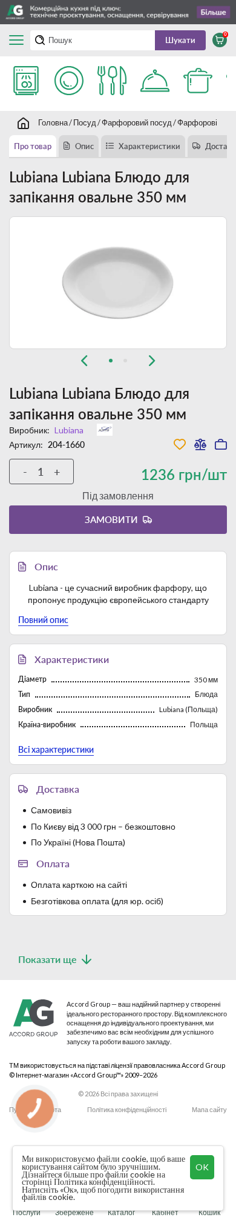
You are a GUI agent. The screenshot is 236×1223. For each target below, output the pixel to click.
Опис (84, 146)
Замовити (111, 519)
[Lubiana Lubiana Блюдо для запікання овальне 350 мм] (118, 282)
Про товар (32, 146)
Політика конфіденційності (126, 1109)
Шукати (180, 40)
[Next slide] (152, 360)
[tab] (111, 360)
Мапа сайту (209, 1109)
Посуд (84, 122)
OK (202, 1167)
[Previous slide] (84, 360)
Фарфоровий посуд (137, 122)
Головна (53, 122)
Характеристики (149, 146)
